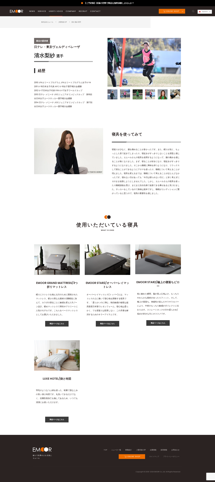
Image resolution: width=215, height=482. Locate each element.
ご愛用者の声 (141, 450)
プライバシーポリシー (171, 456)
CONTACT (95, 11)
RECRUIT (83, 11)
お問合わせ (175, 450)
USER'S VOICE (56, 11)
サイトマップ (154, 456)
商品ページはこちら (57, 323)
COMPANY (71, 11)
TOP (105, 450)
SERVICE (42, 11)
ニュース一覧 (116, 450)
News (32, 11)
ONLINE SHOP (172, 11)
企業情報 (153, 450)
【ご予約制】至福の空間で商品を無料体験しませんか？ (109, 3)
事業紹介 (128, 450)
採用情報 (164, 450)
